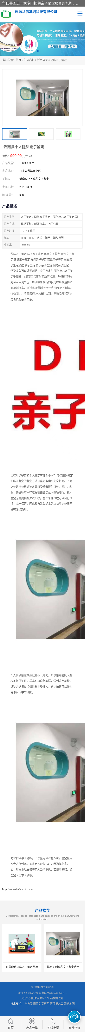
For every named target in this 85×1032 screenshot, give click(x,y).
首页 (18, 60)
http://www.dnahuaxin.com (17, 889)
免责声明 (44, 1003)
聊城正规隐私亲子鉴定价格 (63, 967)
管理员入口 (56, 1003)
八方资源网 (31, 1003)
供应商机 (29, 60)
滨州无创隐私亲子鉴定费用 (22, 967)
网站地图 (69, 1003)
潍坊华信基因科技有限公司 (35, 998)
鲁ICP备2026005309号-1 (54, 993)
